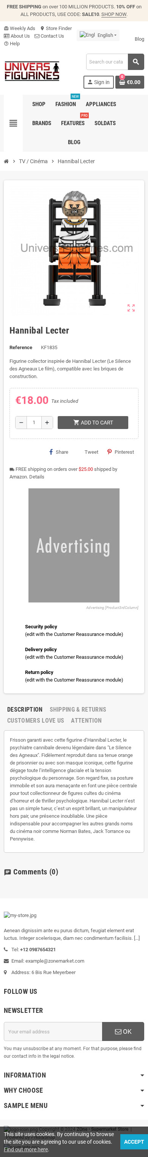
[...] (137, 938)
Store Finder (56, 28)
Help (12, 43)
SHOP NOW (113, 14)
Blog (139, 39)
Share (62, 452)
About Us (19, 36)
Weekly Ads (19, 28)
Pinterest (124, 452)
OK (126, 1031)
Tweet (91, 452)
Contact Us (51, 36)
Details (36, 477)
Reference (20, 347)
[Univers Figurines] (32, 70)
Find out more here (26, 1149)
